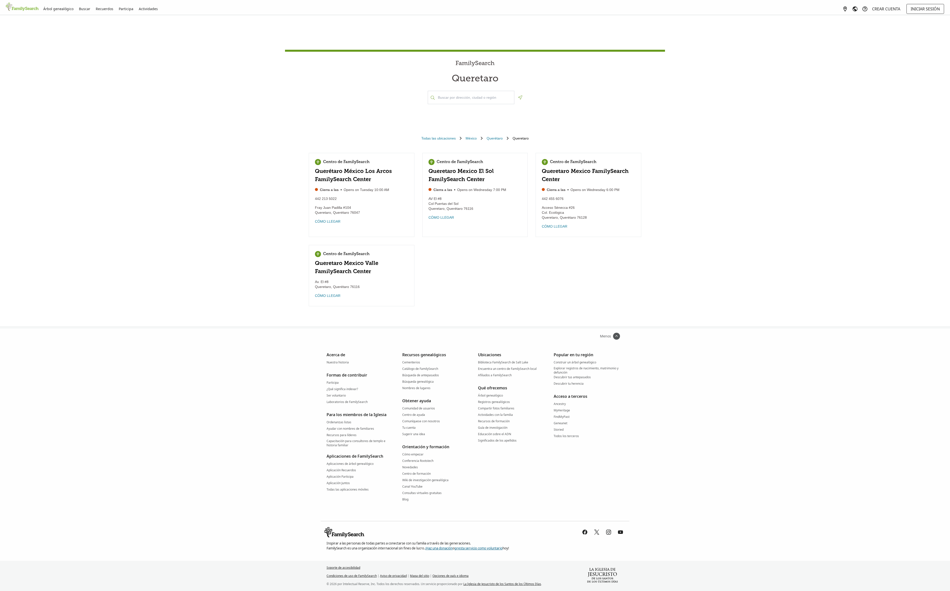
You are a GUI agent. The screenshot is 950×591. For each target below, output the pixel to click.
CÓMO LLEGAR (327, 221)
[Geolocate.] (520, 97)
